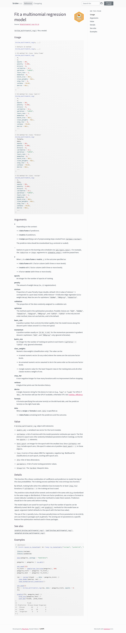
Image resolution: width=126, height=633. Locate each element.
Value (92, 21)
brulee (16, 3)
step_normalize (24, 581)
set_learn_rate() (63, 250)
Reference (28, 3)
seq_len (36, 568)
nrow (41, 568)
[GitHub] (101, 3)
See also (93, 28)
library (20, 551)
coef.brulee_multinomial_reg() (59, 530)
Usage (92, 14)
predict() (49, 507)
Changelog (38, 3)
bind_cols (22, 596)
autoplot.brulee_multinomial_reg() (30, 533)
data (18, 558)
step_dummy (23, 579)
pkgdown (107, 629)
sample (29, 568)
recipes (27, 551)
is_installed (55, 547)
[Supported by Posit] (108, 3)
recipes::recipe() (73, 239)
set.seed (20, 566)
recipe (25, 577)
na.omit (40, 562)
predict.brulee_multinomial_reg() (29, 530)
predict (20, 594)
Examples (93, 31)
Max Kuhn (25, 629)
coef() (38, 507)
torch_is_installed (32, 547)
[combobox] (91, 3)
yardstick (27, 553)
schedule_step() (55, 253)
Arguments (94, 18)
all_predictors (37, 581)
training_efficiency (76, 395)
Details (92, 25)
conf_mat (22, 598)
